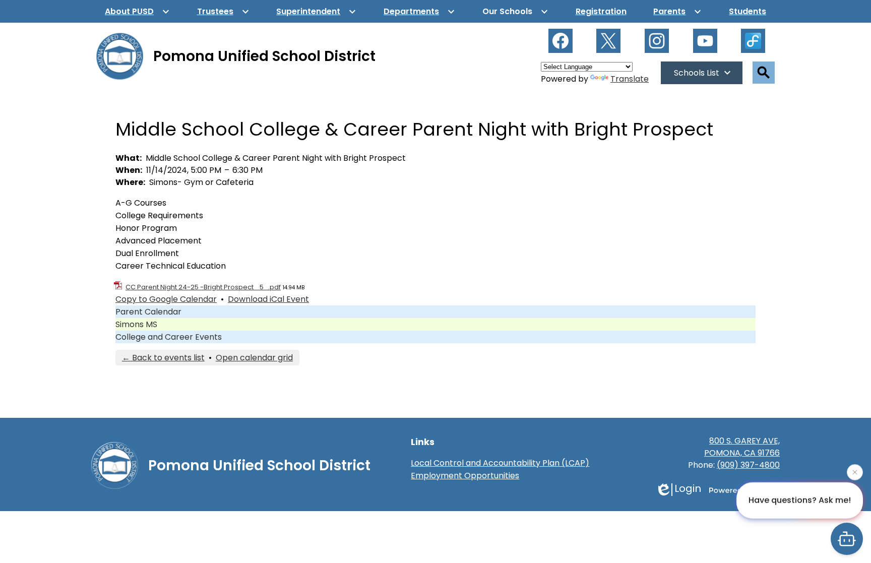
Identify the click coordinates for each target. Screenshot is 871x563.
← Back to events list (163, 357)
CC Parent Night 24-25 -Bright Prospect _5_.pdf (203, 287)
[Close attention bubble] (855, 472)
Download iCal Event (268, 299)
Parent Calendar (148, 312)
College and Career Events (168, 337)
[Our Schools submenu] (515, 11)
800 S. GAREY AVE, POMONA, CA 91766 (742, 447)
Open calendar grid (254, 357)
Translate (629, 79)
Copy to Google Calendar (166, 299)
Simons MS (136, 324)
